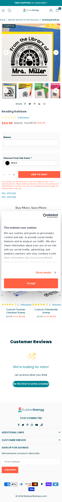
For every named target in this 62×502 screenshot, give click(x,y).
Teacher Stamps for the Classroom (23, 20)
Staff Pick (9, 26)
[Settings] (51, 10)
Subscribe (10, 469)
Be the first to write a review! (31, 383)
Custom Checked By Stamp (46, 311)
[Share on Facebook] (25, 104)
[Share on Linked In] (39, 104)
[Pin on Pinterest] (34, 104)
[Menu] (3, 10)
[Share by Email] (44, 104)
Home (2, 20)
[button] (31, 137)
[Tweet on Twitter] (30, 104)
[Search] (9, 10)
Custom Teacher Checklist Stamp (15, 311)
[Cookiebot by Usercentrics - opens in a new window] (43, 216)
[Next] (56, 52)
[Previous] (6, 52)
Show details (43, 272)
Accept (31, 283)
